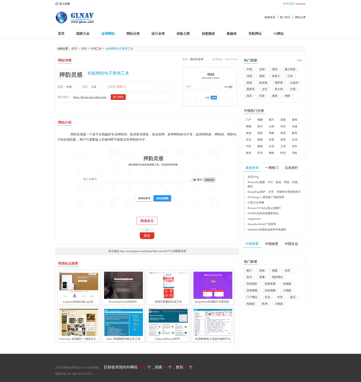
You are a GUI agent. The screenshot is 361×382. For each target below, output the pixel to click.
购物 (248, 126)
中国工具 (96, 48)
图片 (271, 119)
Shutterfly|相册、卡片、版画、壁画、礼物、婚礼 (274, 184)
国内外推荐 (196, 59)
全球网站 (108, 33)
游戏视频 (252, 290)
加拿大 (276, 76)
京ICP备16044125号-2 (80, 373)
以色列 (294, 82)
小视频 (287, 290)
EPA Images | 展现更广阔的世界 (266, 197)
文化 (248, 139)
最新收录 (269, 17)
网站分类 (300, 17)
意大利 (279, 89)
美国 (262, 69)
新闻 (294, 119)
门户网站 (252, 297)
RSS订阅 (288, 3)
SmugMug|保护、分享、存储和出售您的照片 (274, 191)
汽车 (248, 146)
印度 (262, 95)
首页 (61, 33)
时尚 (283, 152)
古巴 (264, 89)
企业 (271, 146)
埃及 (249, 95)
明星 (260, 133)
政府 (248, 152)
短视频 (287, 283)
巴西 (293, 89)
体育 (283, 133)
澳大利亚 (290, 69)
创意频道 (208, 33)
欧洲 (264, 303)
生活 (294, 139)
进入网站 (118, 96)
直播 (262, 277)
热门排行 (285, 17)
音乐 (260, 126)
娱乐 (293, 297)
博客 (271, 133)
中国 (83, 48)
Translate (300, 3)
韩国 (249, 82)
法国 (249, 76)
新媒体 (232, 33)
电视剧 (251, 303)
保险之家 (183, 33)
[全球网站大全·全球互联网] (75, 17)
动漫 (294, 126)
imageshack (254, 218)
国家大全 (83, 33)
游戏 (283, 119)
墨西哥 (251, 89)
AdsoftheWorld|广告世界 (262, 224)
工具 (93, 86)
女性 (283, 126)
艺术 (260, 152)
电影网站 (277, 277)
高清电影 (252, 283)
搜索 (260, 139)
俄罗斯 (279, 82)
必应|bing (253, 176)
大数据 (279, 303)
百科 (294, 146)
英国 (274, 69)
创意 (283, 139)
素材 (260, 146)
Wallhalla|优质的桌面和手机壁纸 (267, 229)
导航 (294, 152)
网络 (271, 152)
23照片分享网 (256, 202)
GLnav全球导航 (89, 367)
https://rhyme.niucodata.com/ (90, 97)
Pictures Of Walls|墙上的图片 (264, 208)
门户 (248, 119)
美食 (271, 139)
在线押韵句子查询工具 (119, 48)
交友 (271, 126)
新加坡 (263, 82)
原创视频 (270, 290)
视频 (260, 119)
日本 (290, 76)
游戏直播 (270, 283)
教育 (294, 133)
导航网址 (255, 33)
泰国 (274, 95)
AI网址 (278, 33)
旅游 (248, 133)
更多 (300, 60)
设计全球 (158, 33)
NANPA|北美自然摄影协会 (263, 213)
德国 (262, 76)
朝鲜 (287, 95)
